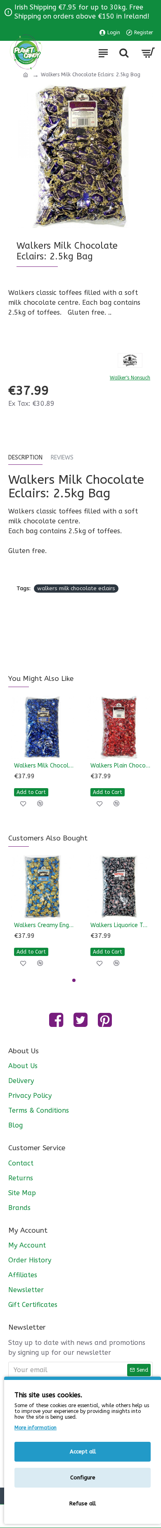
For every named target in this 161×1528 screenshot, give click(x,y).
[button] (74, 980)
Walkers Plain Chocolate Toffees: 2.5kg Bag (120, 765)
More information (35, 1428)
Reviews (62, 457)
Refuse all (82, 1503)
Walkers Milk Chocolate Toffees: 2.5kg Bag (44, 765)
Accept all (83, 1451)
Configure (82, 1477)
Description (25, 457)
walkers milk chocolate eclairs (76, 588)
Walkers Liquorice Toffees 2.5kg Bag (120, 925)
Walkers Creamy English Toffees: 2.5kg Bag (44, 925)
